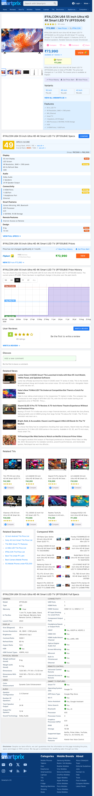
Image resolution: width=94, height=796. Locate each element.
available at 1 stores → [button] (53, 55)
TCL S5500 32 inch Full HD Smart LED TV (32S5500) (34, 514)
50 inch (49, 90)
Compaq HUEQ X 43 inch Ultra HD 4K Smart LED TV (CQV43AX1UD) (79, 514)
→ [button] (13, 262)
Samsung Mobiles (63, 760)
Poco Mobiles (62, 786)
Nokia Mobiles (62, 792)
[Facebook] (11, 765)
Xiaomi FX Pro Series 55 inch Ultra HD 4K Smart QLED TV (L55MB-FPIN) (57, 477)
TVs (53, 9)
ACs (42, 780)
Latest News (81, 786)
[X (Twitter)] (18, 765)
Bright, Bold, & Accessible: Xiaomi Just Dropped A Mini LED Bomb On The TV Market (51, 422)
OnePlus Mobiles (63, 775)
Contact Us (80, 772)
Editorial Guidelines (83, 766)
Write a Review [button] (81, 329)
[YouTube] (25, 765)
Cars (42, 766)
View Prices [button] (62, 28)
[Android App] (25, 771)
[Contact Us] (3, 765)
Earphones (45, 769)
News (5, 9)
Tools (78, 778)
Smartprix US (6, 780)
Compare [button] (84, 136)
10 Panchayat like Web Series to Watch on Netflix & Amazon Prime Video (50, 436)
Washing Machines (48, 786)
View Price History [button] (65, 249)
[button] (52, 79)
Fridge (43, 783)
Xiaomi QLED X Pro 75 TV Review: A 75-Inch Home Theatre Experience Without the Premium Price (53, 407)
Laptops (46, 9)
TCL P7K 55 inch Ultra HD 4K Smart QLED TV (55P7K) (11, 477)
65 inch (64, 90)
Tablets (37, 9)
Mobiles (29, 9)
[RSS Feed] (18, 771)
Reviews (13, 9)
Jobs (78, 769)
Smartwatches (46, 772)
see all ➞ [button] (40, 146)
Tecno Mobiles (62, 789)
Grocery (44, 789)
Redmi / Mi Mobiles (64, 763)
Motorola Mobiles (63, 772)
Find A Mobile (81, 780)
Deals (43, 792)
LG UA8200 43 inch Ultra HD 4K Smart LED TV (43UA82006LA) (79, 477)
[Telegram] (11, 771)
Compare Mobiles (82, 783)
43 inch (79, 90)
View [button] (80, 52)
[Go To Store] (8, 256)
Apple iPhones (62, 780)
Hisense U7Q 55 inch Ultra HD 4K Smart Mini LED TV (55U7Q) (12, 514)
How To (21, 9)
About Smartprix (82, 760)
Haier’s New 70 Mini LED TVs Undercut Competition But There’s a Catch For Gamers (51, 391)
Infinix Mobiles (62, 783)
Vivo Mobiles (62, 769)
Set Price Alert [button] (83, 249)
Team (78, 763)
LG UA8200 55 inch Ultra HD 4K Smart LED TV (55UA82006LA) (34, 477)
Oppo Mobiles (62, 778)
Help (78, 775)
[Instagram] (3, 771)
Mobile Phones (46, 760)
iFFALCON (76, 28)
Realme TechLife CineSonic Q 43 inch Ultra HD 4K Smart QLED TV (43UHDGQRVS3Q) (56, 514)
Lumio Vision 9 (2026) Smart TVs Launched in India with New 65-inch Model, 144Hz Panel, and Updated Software (52, 376)
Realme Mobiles (63, 766)
